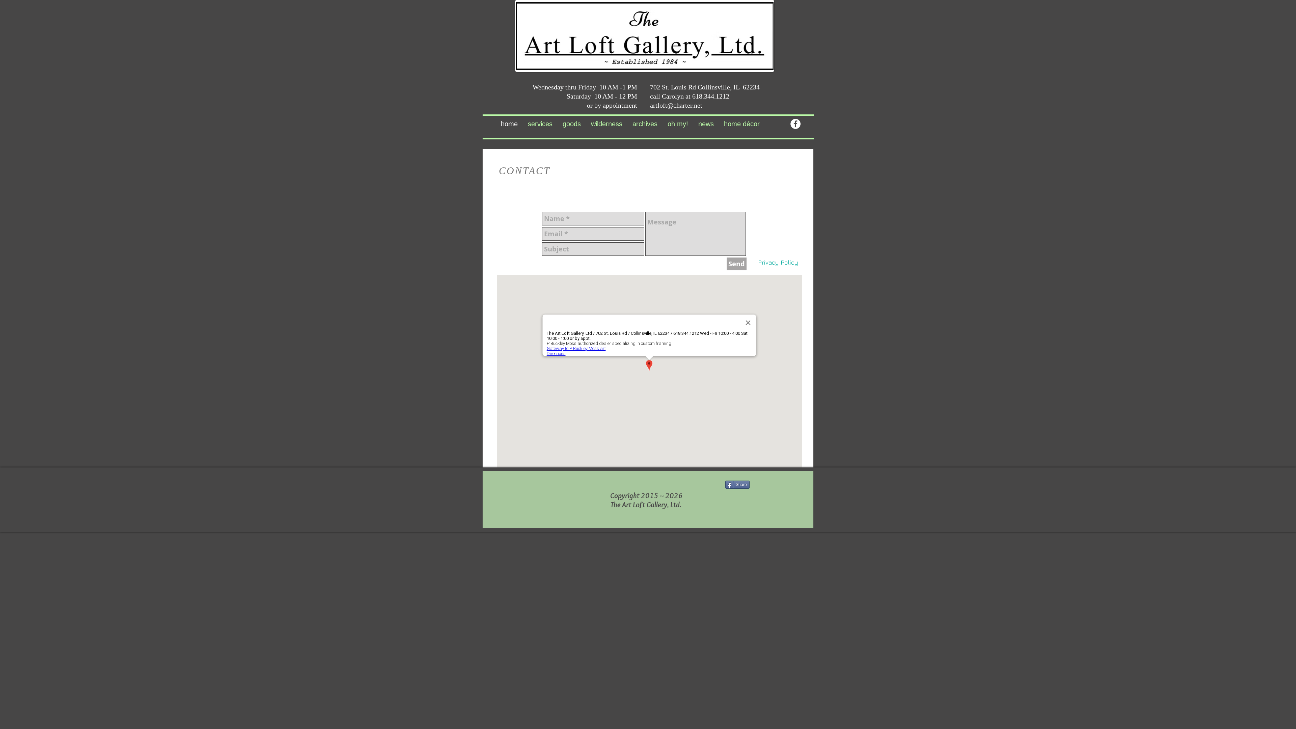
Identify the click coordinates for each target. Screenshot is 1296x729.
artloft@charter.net (676, 105)
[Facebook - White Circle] (795, 124)
